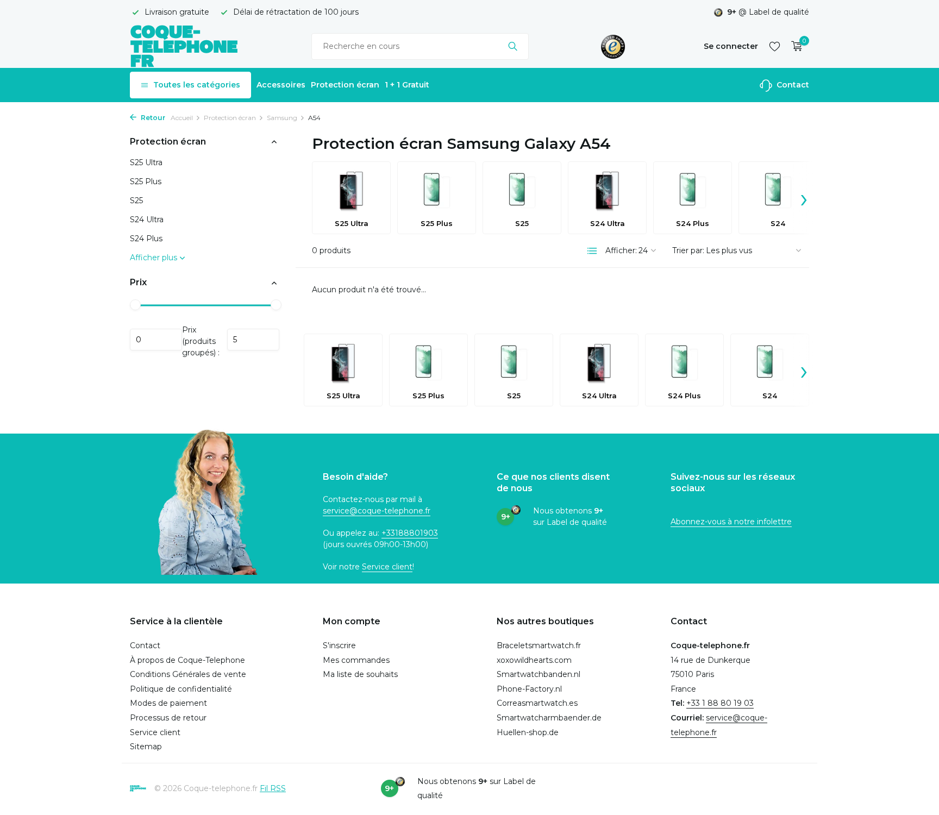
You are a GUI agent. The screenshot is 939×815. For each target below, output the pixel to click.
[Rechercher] (513, 46)
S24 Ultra (147, 220)
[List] (592, 251)
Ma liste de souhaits (360, 674)
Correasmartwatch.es (537, 703)
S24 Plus (146, 239)
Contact (791, 85)
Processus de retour (168, 718)
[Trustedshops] (613, 46)
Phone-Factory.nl (529, 689)
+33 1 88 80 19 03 (720, 703)
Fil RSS (273, 788)
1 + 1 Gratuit (407, 85)
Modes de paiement (168, 703)
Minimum (156, 339)
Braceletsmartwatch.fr (539, 645)
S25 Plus (145, 182)
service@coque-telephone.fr (376, 511)
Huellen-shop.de (528, 732)
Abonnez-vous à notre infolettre (731, 521)
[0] (794, 46)
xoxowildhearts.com (534, 660)
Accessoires (280, 85)
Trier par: (688, 250)
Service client (387, 567)
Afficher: (621, 250)
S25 (136, 201)
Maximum (253, 339)
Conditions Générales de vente (188, 674)
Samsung (282, 118)
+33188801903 (409, 533)
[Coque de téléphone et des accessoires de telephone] (184, 45)
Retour (152, 118)
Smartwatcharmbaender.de (549, 718)
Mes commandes (356, 660)
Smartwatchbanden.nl (538, 674)
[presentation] (804, 197)
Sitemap (146, 746)
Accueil (182, 118)
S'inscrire (339, 645)
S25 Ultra (146, 163)
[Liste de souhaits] (774, 46)
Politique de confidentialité (181, 689)
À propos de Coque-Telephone (187, 660)
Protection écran (345, 85)
